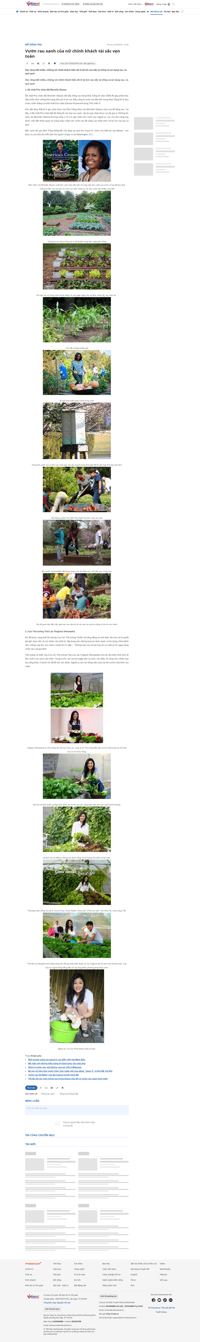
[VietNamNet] (17, 11)
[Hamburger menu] (182, 11)
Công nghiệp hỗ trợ (111, 1274)
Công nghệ (140, 12)
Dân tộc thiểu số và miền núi (144, 1263)
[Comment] (54, 63)
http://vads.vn (112, 1314)
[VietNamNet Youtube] (159, 1301)
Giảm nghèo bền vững (112, 1280)
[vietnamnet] (33, 6)
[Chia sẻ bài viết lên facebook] (27, 63)
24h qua (163, 1280)
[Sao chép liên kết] (43, 63)
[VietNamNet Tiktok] (165, 1301)
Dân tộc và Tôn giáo (59, 12)
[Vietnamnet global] (149, 5)
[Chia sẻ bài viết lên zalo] (33, 63)
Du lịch (167, 12)
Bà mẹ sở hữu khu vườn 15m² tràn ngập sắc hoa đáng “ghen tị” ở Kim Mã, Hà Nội (70, 1071)
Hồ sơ (133, 1280)
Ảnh (132, 1285)
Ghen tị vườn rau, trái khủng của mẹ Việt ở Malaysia (54, 1067)
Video (162, 1263)
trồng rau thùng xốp (69, 1093)
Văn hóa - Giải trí (106, 12)
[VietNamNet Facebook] (153, 1301)
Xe (148, 12)
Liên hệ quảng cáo (108, 1296)
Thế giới (83, 12)
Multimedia (165, 1269)
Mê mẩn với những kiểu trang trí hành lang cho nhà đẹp (56, 1063)
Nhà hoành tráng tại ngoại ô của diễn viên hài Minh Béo (56, 1060)
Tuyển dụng (161, 1312)
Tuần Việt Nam (134, 4)
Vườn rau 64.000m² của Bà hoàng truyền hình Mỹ (53, 1075)
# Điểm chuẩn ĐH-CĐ (92, 4)
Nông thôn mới (109, 1285)
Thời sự (32, 12)
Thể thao (92, 12)
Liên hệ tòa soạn (52, 1309)
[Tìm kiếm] (173, 4)
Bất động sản (156, 12)
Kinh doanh (43, 12)
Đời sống (119, 12)
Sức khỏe (129, 12)
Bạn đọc (175, 12)
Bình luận (31, 1088)
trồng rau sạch (48, 1093)
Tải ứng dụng (154, 1307)
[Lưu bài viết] (49, 63)
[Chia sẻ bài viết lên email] (38, 63)
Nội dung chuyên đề (140, 1269)
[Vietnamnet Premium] (33, 1264)
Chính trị (24, 12)
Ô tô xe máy (79, 1274)
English (134, 1274)
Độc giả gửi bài (168, 1307)
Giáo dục (74, 12)
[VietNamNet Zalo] (171, 1301)
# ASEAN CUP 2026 (70, 4)
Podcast (163, 1274)
